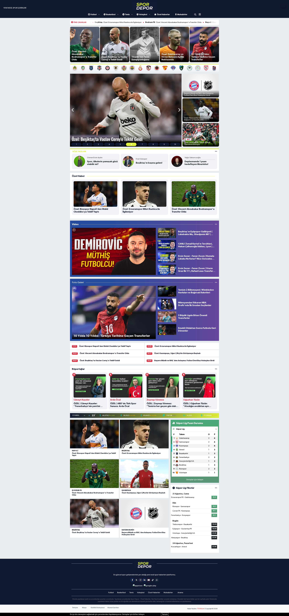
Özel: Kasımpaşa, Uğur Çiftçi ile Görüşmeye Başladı (177, 353)
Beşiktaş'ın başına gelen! (149, 163)
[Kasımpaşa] (173, 68)
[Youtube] (148, 580)
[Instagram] (140, 580)
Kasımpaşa (126, 490)
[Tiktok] (153, 580)
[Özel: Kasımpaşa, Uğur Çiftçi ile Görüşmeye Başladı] (144, 473)
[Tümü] (216, 369)
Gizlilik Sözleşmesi (98, 607)
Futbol (94, 14)
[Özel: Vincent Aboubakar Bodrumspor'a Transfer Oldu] (94, 473)
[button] (73, 110)
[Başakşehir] (91, 68)
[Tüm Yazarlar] (216, 151)
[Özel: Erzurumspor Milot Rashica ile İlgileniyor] (144, 434)
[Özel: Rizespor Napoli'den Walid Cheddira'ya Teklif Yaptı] (94, 434)
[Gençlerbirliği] (156, 68)
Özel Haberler (163, 14)
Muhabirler (182, 14)
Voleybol (143, 14)
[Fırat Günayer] (128, 161)
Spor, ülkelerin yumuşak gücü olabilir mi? (102, 162)
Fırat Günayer (141, 159)
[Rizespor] (197, 68)
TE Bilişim (200, 608)
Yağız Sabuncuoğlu (193, 158)
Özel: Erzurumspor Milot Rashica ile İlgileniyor (175, 346)
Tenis (127, 14)
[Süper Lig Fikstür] (216, 488)
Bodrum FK (77, 490)
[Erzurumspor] (115, 68)
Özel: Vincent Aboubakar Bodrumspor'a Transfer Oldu (128, 22)
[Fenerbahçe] (132, 68)
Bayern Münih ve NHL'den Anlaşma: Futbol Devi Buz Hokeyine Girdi (184, 360)
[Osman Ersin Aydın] (79, 161)
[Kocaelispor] (181, 68)
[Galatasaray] (140, 68)
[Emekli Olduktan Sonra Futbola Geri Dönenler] (167, 329)
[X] (136, 580)
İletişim (75, 607)
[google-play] (150, 586)
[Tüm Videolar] (216, 224)
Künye (84, 607)
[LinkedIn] (144, 580)
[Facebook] (132, 580)
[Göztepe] (165, 68)
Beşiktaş (126, 451)
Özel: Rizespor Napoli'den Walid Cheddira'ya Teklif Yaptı (188, 22)
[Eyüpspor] (124, 68)
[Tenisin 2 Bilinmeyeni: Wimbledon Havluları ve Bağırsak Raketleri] (167, 291)
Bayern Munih (128, 530)
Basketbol (110, 14)
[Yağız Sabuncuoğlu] (177, 161)
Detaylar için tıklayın (194, 480)
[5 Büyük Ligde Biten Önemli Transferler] (167, 317)
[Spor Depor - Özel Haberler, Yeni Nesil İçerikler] (144, 6)
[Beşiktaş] (99, 68)
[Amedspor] (82, 68)
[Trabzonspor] (214, 68)
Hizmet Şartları (113, 607)
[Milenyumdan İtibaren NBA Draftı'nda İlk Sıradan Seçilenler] (167, 304)
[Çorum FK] (107, 68)
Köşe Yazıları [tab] (79, 151)
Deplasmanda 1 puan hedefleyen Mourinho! (196, 162)
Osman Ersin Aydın (94, 158)
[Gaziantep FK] (148, 68)
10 (175, 144)
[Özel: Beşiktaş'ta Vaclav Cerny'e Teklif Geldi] (94, 513)
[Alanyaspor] (74, 68)
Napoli (75, 451)
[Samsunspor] (206, 68)
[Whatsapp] (157, 580)
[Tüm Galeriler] (216, 282)
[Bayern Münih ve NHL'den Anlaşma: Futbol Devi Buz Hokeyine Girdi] (144, 513)
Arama (195, 14)
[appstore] (137, 586)
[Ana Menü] (200, 14)
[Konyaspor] (189, 68)
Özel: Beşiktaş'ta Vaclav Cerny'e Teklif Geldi (100, 360)
